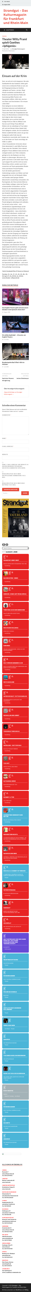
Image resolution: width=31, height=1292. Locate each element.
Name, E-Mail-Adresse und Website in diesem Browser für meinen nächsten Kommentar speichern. (15, 466)
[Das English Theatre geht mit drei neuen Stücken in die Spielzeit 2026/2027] (15, 297)
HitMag (26, 1290)
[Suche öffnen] (26, 30)
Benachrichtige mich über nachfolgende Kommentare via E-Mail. (14, 475)
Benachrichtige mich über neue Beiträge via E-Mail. (13, 484)
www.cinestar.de (6, 1182)
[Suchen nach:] (15, 493)
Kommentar (6, 415)
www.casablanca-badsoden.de (11, 1272)
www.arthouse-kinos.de (8, 1173)
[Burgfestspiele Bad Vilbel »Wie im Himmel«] (15, 352)
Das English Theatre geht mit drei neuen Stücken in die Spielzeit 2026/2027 (15, 309)
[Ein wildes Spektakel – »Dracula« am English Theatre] (15, 325)
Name (4, 438)
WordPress (19, 1290)
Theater (4, 36)
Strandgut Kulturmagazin (18, 49)
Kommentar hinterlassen (8, 50)
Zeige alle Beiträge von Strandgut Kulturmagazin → (13, 393)
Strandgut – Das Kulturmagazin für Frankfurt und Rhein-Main (15, 16)
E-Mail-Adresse (8, 446)
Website (5, 454)
